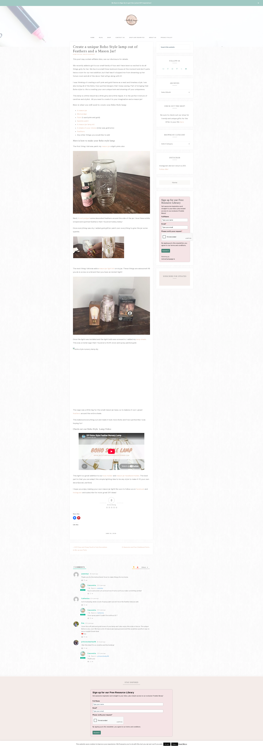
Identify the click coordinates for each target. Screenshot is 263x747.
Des (82, 623)
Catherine (85, 598)
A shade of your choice (86, 128)
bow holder (107, 476)
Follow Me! (163, 169)
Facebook (140, 489)
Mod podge (82, 114)
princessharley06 (103, 656)
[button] (87, 247)
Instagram (77, 493)
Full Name (165, 216)
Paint (79, 117)
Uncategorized (89, 54)
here (181, 122)
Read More (182, 744)
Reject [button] (174, 744)
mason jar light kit (106, 268)
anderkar (100, 588)
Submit (165, 251)
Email (163, 224)
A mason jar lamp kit (86, 124)
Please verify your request (171, 231)
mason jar (105, 146)
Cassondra (91, 585)
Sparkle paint (83, 121)
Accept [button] (167, 744)
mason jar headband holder (128, 476)
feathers (76, 413)
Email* (95, 708)
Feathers (81, 131)
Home (174, 182)
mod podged (84, 218)
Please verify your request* (102, 715)
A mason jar (82, 110)
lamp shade (141, 339)
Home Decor (77, 54)
